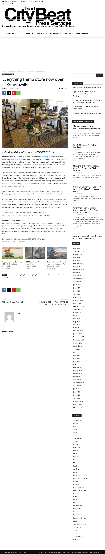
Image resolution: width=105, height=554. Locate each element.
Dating (75, 445)
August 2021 (77, 349)
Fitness (75, 463)
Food (75, 466)
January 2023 (77, 303)
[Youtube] (13, 4)
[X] (8, 4)
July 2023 (76, 285)
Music (75, 497)
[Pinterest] (14, 93)
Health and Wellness (80, 478)
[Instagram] (6, 4)
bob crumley (12, 275)
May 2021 (76, 358)
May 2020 (76, 395)
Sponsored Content (79, 518)
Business (76, 426)
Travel (75, 533)
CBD (74, 435)
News (75, 500)
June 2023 (76, 288)
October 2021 (77, 343)
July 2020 (76, 389)
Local (4, 74)
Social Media (77, 515)
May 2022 (76, 322)
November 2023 (78, 273)
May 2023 (76, 291)
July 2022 (76, 315)
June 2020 (76, 392)
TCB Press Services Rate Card (12, 302)
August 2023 (77, 282)
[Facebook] (3, 4)
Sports (75, 521)
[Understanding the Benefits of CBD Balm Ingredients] (12, 253)
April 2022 (76, 325)
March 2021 (77, 364)
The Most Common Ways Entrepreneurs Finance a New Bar (86, 127)
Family (75, 451)
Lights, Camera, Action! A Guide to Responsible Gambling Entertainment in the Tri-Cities (87, 94)
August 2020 (77, 386)
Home (4, 71)
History (75, 481)
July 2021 (76, 352)
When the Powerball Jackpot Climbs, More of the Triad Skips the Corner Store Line (87, 210)
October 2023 (77, 276)
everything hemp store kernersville (55, 275)
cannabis (76, 429)
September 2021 (78, 346)
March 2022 (77, 328)
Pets (74, 503)
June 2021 (76, 355)
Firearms (76, 460)
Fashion (75, 454)
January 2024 (77, 266)
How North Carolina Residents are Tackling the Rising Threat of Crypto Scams (86, 101)
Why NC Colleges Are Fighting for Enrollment (86, 146)
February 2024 (78, 263)
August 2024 (77, 254)
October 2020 (77, 380)
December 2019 (78, 407)
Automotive (77, 420)
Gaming (75, 472)
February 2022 (78, 331)
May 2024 (76, 260)
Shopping (76, 512)
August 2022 (77, 312)
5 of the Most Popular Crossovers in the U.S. (87, 87)
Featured (76, 457)
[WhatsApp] (18, 93)
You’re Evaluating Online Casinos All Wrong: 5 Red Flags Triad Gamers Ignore (87, 189)
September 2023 (78, 279)
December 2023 (78, 270)
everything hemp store (36, 275)
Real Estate (77, 509)
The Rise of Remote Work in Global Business (87, 113)
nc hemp (5, 277)
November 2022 (78, 306)
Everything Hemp (46, 157)
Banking (76, 423)
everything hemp (23, 275)
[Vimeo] (10, 4)
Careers (75, 432)
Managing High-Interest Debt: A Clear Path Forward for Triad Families (86, 168)
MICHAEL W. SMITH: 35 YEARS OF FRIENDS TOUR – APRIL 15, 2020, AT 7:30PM (53, 303)
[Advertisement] (52, 54)
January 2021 (77, 370)
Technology (77, 527)
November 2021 (78, 340)
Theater (75, 530)
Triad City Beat (94, 552)
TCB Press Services (79, 524)
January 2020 (77, 404)
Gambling (76, 469)
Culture (75, 441)
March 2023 (77, 297)
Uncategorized (78, 536)
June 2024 (76, 257)
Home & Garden (78, 487)
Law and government (80, 490)
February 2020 (78, 401)
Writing (75, 539)
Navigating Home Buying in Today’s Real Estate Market (86, 108)
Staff (5, 88)
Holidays (76, 484)
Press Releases (12, 71)
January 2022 (77, 334)
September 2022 (78, 309)
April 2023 (76, 294)
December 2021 (78, 337)
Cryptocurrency (78, 438)
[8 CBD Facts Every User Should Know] (35, 253)
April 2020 (76, 398)
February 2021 (78, 367)
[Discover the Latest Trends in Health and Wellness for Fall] (57, 253)
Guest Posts (77, 475)
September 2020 (78, 383)
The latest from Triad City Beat (83, 122)
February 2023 (78, 300)
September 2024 (78, 251)
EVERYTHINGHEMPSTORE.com (13, 215)
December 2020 (78, 374)
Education (76, 448)
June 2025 (76, 248)
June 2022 (76, 318)
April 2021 (76, 361)
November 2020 (78, 377)
